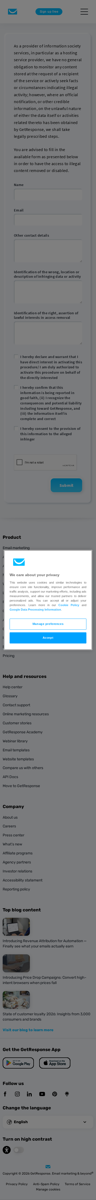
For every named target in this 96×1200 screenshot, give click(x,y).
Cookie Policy (68, 605)
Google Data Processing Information (35, 609)
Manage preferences (48, 623)
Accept (48, 637)
